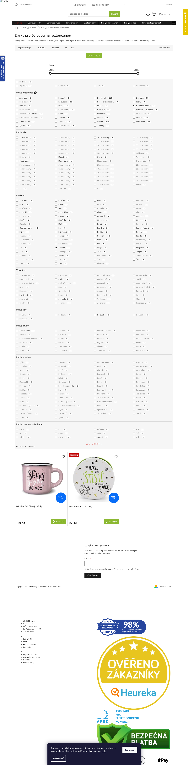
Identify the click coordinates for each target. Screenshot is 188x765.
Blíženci (102, 429)
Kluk (139, 212)
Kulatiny (24, 157)
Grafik (23, 370)
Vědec (140, 405)
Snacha (141, 236)
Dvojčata (24, 208)
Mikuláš (102, 105)
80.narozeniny (27, 184)
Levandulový (143, 283)
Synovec (141, 243)
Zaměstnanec (143, 255)
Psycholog (142, 386)
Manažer (141, 378)
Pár (61, 228)
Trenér (24, 397)
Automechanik (105, 362)
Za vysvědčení (66, 125)
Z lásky (24, 303)
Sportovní (25, 299)
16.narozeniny (104, 172)
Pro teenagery (27, 165)
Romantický (104, 295)
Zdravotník (64, 413)
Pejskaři (102, 342)
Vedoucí (24, 255)
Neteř (101, 224)
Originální (64, 291)
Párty (62, 113)
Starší (101, 157)
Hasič (62, 370)
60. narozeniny (27, 149)
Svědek (24, 243)
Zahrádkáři (64, 350)
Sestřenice (103, 236)
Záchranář (142, 409)
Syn (100, 243)
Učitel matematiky (106, 401)
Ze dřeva (102, 303)
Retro (62, 295)
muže (140, 184)
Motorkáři (25, 342)
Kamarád (24, 212)
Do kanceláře (143, 275)
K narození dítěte (28, 283)
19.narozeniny (66, 172)
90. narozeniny (105, 153)
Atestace (25, 98)
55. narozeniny (144, 145)
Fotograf (63, 366)
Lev (22, 433)
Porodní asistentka (68, 386)
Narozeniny (65, 109)
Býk (61, 429)
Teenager (64, 251)
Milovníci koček (144, 338)
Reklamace (27, 659)
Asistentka (25, 200)
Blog (25, 641)
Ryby (140, 437)
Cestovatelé (26, 330)
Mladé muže (104, 161)
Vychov (63, 417)
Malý (62, 287)
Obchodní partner (28, 228)
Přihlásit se (93, 575)
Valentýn (64, 121)
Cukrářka (24, 366)
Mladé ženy (65, 161)
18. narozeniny (27, 137)
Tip (100, 85)
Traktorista (142, 394)
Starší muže (143, 161)
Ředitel (24, 390)
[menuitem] (18, 23)
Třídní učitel (65, 397)
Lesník (101, 378)
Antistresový (26, 275)
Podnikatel (142, 382)
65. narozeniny (66, 149)
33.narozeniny (66, 184)
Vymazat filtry (92, 444)
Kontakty (27, 647)
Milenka (141, 220)
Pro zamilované (144, 228)
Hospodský (142, 370)
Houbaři (102, 334)
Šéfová (63, 247)
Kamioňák (103, 374)
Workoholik (103, 255)
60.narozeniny (66, 180)
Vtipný (140, 299)
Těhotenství (26, 121)
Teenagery (142, 157)
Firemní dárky (29, 662)
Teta (101, 251)
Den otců (142, 98)
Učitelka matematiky (68, 405)
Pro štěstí (25, 295)
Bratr (101, 200)
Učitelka (141, 401)
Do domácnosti (105, 275)
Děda (62, 204)
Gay (61, 208)
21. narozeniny (144, 137)
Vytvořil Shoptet (166, 586)
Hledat (114, 14)
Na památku (104, 287)
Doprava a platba (30, 654)
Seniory (24, 236)
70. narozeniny (105, 149)
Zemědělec (103, 413)
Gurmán (102, 208)
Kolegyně (103, 216)
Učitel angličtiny (66, 401)
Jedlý (140, 279)
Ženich (24, 263)
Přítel (23, 232)
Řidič (62, 390)
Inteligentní (103, 279)
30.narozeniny (27, 169)
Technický (103, 299)
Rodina (141, 232)
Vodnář (102, 437)
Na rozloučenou (145, 105)
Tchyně (141, 251)
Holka (140, 208)
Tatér (23, 417)
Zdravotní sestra (28, 413)
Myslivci (63, 342)
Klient (101, 212)
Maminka (141, 216)
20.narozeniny (104, 165)
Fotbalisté (142, 330)
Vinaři (140, 346)
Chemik (24, 374)
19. (22, 188)
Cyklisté (63, 330)
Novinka (63, 85)
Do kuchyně (26, 279)
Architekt (64, 362)
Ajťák (23, 362)
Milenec (102, 220)
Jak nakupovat (79, 5)
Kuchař (24, 378)
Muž (61, 224)
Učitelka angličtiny (28, 405)
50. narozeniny (105, 145)
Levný (23, 287)
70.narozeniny (143, 180)
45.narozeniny (104, 176)
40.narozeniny (104, 169)
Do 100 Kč (64, 315)
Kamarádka (64, 212)
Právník (102, 386)
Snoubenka (64, 239)
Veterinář (25, 409)
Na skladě (25, 82)
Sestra (63, 236)
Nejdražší (55, 47)
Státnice (63, 117)
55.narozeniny (27, 180)
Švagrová (142, 247)
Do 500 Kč (142, 315)
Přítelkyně (64, 232)
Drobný (63, 279)
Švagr (101, 247)
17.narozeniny (27, 172)
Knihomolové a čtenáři (30, 338)
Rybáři (23, 346)
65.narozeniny (104, 180)
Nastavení (58, 758)
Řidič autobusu (105, 390)
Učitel (23, 401)
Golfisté (24, 334)
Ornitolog (64, 382)
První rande (142, 113)
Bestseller (142, 85)
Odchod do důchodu (146, 109)
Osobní (102, 291)
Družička (141, 204)
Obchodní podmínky (100, 5)
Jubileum (141, 153)
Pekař (101, 382)
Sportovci (64, 346)
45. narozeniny (66, 145)
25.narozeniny (143, 165)
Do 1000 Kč (25, 318)
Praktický (142, 291)
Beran (23, 429)
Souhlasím (130, 750)
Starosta (24, 394)
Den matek (104, 98)
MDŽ (63, 105)
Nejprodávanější (24, 47)
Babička (63, 200)
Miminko (24, 224)
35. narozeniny (144, 141)
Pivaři (140, 342)
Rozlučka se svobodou (30, 117)
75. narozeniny (144, 149)
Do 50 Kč (24, 315)
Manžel (24, 220)
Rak (139, 429)
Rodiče (102, 232)
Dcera (23, 204)
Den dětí (63, 98)
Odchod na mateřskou (30, 113)
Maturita (24, 105)
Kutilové (102, 338)
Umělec (102, 405)
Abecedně (69, 47)
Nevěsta (141, 224)
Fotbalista (142, 350)
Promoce (103, 113)
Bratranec (142, 200)
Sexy (140, 295)
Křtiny (140, 102)
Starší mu (64, 188)
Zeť (61, 259)
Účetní (140, 397)
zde (104, 751)
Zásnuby (102, 125)
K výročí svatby (66, 283)
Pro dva (102, 228)
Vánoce (103, 121)
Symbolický (65, 299)
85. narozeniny (66, 153)
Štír (139, 433)
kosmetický (143, 303)
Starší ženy (25, 161)
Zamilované (26, 259)
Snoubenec (26, 239)
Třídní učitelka (105, 397)
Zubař (140, 413)
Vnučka (63, 255)
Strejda (102, 239)
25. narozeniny (27, 141)
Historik (102, 370)
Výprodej (24, 85)
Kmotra (24, 216)
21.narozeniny (104, 184)
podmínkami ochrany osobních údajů (124, 569)
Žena (140, 259)
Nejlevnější (41, 47)
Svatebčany (143, 239)
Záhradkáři (103, 350)
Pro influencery (29, 644)
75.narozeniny (143, 172)
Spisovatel (142, 390)
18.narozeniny (66, 165)
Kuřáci (62, 338)
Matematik (25, 382)
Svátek (142, 117)
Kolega (63, 216)
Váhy (101, 433)
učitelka (102, 263)
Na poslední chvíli (145, 287)
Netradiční (25, 291)
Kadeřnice (64, 374)
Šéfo (62, 263)
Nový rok (103, 109)
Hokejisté (64, 334)
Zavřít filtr (94, 56)
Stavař (62, 394)
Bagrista (141, 362)
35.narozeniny (66, 169)
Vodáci (24, 350)
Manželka (64, 220)
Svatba (102, 117)
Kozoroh (63, 437)
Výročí (24, 125)
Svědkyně (64, 243)
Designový (64, 275)
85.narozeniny (66, 176)
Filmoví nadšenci (106, 330)
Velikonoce (143, 121)
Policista (24, 386)
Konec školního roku (107, 102)
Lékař (62, 378)
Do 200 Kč (103, 315)
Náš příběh (27, 639)
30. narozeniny (66, 141)
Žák (100, 259)
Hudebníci (142, 334)
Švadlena (103, 394)
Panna (62, 433)
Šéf (22, 247)
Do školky (25, 102)
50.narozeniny (143, 176)
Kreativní (102, 283)
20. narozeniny (105, 137)
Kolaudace (65, 102)
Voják (62, 409)
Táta (23, 251)
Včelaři (101, 346)
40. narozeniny (27, 145)
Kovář (140, 374)
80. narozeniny (27, 153)
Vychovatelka (104, 409)
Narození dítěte (27, 109)
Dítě (100, 204)
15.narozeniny (143, 169)
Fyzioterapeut (144, 366)
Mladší (62, 157)
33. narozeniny (105, 141)
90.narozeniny (27, 176)
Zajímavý (63, 303)
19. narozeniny (66, 137)
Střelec (24, 437)
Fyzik (101, 366)
